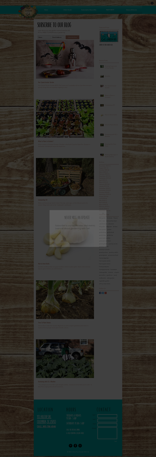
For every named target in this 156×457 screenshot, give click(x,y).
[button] (103, 213)
